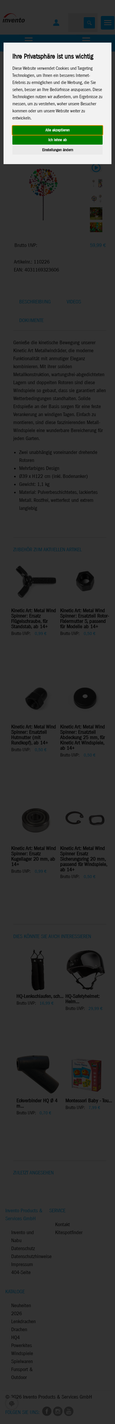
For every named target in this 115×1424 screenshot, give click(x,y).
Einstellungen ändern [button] (57, 150)
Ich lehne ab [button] (57, 140)
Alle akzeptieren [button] (57, 130)
